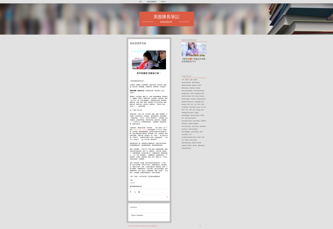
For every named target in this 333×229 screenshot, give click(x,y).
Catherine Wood (199, 93)
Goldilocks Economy (187, 112)
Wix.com (154, 226)
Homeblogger (186, 115)
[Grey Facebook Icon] (200, 226)
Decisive (193, 99)
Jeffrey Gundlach (193, 123)
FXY (187, 110)
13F (183, 80)
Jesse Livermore (186, 126)
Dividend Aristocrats (188, 101)
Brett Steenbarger (199, 90)
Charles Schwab (186, 96)
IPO (183, 118)
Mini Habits (201, 145)
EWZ (202, 104)
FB (202, 107)
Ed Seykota (185, 107)
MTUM (187, 140)
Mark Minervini (186, 143)
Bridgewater (185, 93)
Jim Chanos (195, 126)
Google (196, 112)
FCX (205, 107)
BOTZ (199, 85)
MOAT (199, 137)
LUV (190, 134)
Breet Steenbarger (187, 90)
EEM (188, 104)
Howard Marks (195, 115)
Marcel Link (193, 140)
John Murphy (195, 132)
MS (183, 140)
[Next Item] (203, 49)
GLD (194, 110)
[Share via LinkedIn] (139, 192)
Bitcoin (198, 88)
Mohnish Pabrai (186, 148)
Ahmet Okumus (186, 82)
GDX (190, 110)
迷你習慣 (132, 183)
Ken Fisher (185, 134)
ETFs (199, 104)
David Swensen (199, 96)
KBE (201, 132)
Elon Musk (192, 107)
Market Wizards (196, 143)
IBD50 (202, 115)
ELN (192, 104)
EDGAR (184, 104)
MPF (203, 137)
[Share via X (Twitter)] (135, 192)
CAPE (191, 93)
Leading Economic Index (189, 137)
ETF (195, 104)
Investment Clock (187, 121)
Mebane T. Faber (187, 145)
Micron (195, 145)
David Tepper (186, 99)
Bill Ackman (185, 88)
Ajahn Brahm (196, 82)
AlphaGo (194, 85)
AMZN (195, 80)
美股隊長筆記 (166, 16)
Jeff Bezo (203, 121)
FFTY (183, 110)
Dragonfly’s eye (199, 101)
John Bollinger (186, 132)
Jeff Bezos (184, 123)
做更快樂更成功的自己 (136, 186)
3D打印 (187, 80)
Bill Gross (192, 88)
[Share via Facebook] (130, 192)
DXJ (193, 96)
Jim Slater (184, 129)
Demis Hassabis (201, 99)
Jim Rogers (203, 126)
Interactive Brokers (190, 118)
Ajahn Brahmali (186, 85)
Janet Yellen (196, 121)
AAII (191, 80)
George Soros (200, 110)
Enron (198, 107)
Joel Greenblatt (193, 129)
